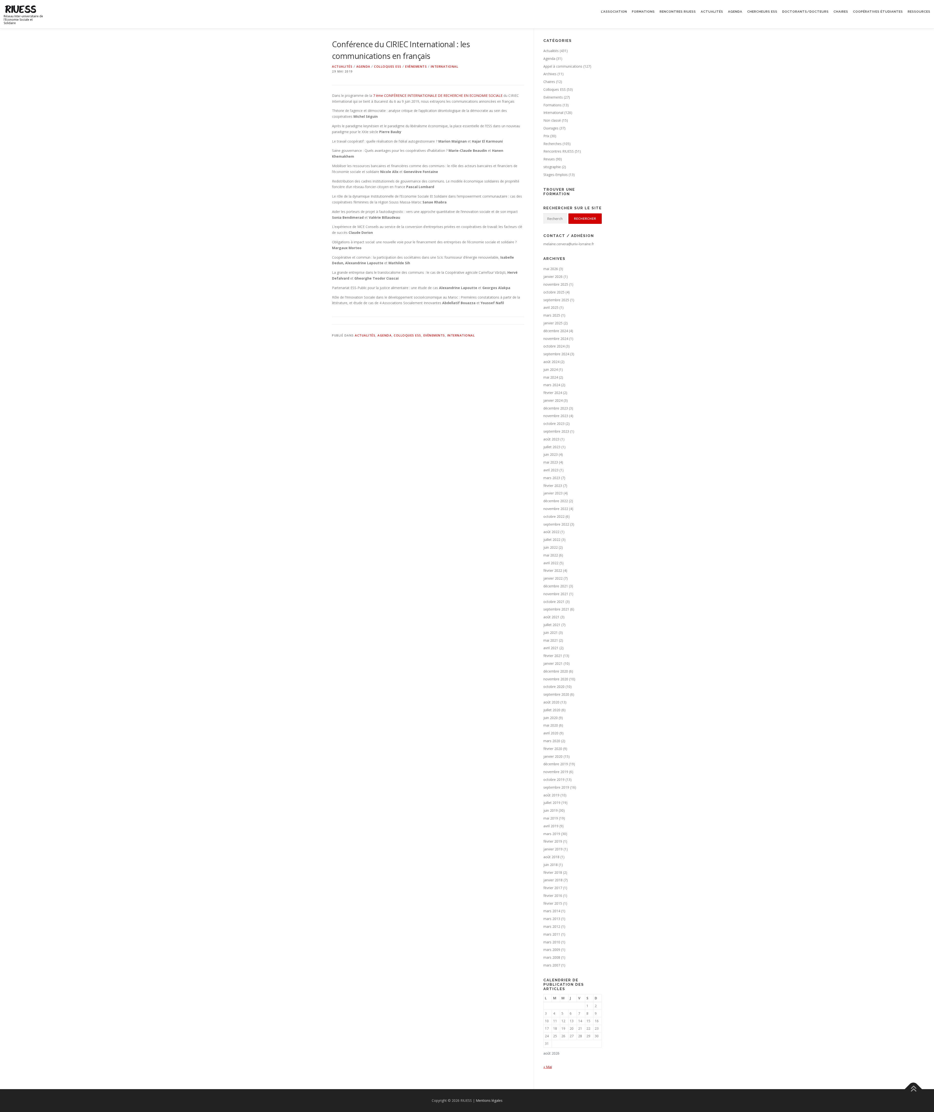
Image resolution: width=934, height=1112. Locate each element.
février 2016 (552, 895)
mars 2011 (551, 934)
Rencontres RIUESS (678, 11)
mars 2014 (551, 911)
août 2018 (551, 857)
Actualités (712, 11)
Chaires (841, 11)
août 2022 (551, 531)
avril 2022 (550, 563)
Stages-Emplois (555, 174)
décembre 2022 (555, 501)
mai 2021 (550, 640)
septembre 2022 (556, 524)
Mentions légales (489, 1100)
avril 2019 (550, 826)
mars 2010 (551, 942)
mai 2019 (550, 818)
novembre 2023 (555, 415)
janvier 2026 (553, 276)
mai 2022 (550, 555)
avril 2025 (550, 307)
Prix (546, 136)
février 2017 (552, 887)
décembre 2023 (555, 408)
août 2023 (551, 439)
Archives (550, 74)
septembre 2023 (556, 431)
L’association (614, 11)
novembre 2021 (555, 594)
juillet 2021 (551, 624)
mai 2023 (550, 462)
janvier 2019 (553, 849)
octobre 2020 (554, 686)
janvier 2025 (553, 323)
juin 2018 (550, 864)
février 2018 (552, 872)
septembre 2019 (556, 787)
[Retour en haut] (913, 1089)
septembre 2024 (556, 354)
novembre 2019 (555, 771)
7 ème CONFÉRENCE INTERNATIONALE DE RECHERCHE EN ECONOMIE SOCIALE (438, 95)
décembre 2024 (555, 330)
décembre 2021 (555, 586)
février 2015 (552, 903)
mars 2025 (551, 315)
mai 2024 (550, 377)
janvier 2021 (553, 663)
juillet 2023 (551, 447)
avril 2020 (550, 733)
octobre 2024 (554, 346)
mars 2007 (551, 965)
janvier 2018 (553, 880)
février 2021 (552, 655)
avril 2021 (550, 648)
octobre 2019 (554, 779)
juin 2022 (550, 547)
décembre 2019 (555, 764)
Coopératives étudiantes (878, 11)
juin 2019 (550, 810)
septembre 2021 (556, 609)
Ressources (919, 11)
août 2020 (551, 702)
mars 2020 (551, 740)
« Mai (547, 1067)
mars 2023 (551, 477)
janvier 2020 (553, 756)
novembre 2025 (555, 284)
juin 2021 (550, 632)
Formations (643, 11)
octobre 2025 (554, 292)
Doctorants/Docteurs (805, 11)
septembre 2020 (556, 694)
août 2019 (551, 795)
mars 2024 (551, 385)
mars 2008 (551, 957)
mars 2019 (551, 833)
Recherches (552, 143)
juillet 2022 (551, 539)
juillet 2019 (551, 802)
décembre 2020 (555, 671)
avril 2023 (550, 470)
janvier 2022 (553, 578)
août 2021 (551, 617)
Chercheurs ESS (762, 11)
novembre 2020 (555, 679)
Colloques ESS (388, 66)
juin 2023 (550, 454)
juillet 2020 (551, 710)
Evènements (416, 66)
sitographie (552, 166)
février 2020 (552, 748)
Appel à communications (562, 66)
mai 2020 (550, 725)
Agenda (735, 11)
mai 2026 (550, 268)
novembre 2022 (555, 508)
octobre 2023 (554, 423)
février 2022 (552, 570)
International (444, 66)
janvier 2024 (553, 400)
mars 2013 (551, 918)
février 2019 (552, 841)
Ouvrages (550, 128)
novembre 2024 (555, 338)
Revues (549, 159)
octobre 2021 (554, 601)
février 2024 (552, 392)
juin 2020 (550, 717)
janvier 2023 (553, 493)
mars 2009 (551, 949)
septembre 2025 (556, 300)
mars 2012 (551, 926)
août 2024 (551, 361)
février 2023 (552, 485)
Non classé (552, 120)
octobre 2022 (554, 516)
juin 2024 (550, 369)
